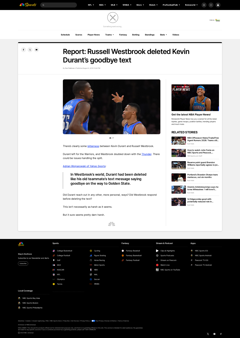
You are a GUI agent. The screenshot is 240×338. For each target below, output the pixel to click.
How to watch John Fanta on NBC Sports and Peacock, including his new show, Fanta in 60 (202, 151)
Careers (28, 321)
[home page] (28, 5)
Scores (78, 34)
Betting (135, 34)
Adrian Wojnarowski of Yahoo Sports (84, 166)
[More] (204, 5)
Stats (162, 34)
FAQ (47, 321)
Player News (94, 34)
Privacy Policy (85, 321)
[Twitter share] (30, 49)
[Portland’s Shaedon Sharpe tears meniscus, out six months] (179, 177)
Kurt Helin (190, 144)
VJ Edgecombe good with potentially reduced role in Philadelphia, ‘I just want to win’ (202, 200)
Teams (108, 34)
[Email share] (36, 49)
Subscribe (23, 263)
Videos (175, 34)
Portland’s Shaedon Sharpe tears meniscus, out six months (202, 175)
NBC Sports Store (56, 321)
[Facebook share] (23, 49)
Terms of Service (123, 321)
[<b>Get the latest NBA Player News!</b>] (195, 97)
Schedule (65, 34)
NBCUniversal (31, 325)
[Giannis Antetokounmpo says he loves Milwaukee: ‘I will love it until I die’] (179, 190)
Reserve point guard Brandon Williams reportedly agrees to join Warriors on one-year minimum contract (203, 163)
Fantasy (123, 34)
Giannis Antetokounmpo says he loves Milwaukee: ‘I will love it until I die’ (202, 188)
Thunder (146, 154)
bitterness (93, 146)
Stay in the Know (25, 254)
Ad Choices (75, 321)
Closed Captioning (38, 321)
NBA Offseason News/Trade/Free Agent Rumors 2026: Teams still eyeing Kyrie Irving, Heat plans (203, 139)
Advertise (21, 321)
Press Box (66, 321)
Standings (149, 34)
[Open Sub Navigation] (93, 5)
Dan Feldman (69, 68)
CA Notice (113, 321)
